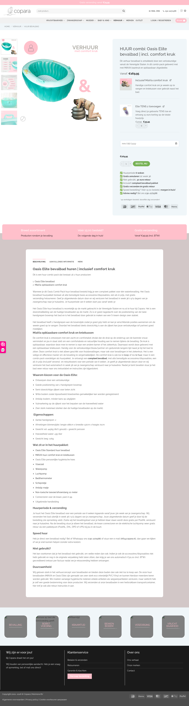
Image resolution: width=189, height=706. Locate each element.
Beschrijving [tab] (39, 262)
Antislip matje (42, 487)
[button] (161, 20)
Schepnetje (40, 483)
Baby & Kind (103, 20)
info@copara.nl (128, 538)
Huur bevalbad (31, 26)
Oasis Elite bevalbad (45, 281)
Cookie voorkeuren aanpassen (53, 699)
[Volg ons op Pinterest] (185, 11)
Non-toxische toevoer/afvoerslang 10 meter (56, 492)
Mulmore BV (37, 694)
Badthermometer (43, 478)
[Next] (97, 80)
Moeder (90, 20)
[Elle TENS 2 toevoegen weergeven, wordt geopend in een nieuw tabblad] (164, 106)
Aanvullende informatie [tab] (61, 262)
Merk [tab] (80, 262)
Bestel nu (142, 163)
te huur (138, 355)
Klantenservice (77, 652)
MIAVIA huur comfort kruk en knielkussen (54, 455)
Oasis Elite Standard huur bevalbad (52, 450)
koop (126, 355)
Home (7, 26)
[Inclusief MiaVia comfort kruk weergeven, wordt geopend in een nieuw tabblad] (171, 80)
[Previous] (24, 80)
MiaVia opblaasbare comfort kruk (51, 285)
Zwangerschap (74, 20)
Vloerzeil (39, 464)
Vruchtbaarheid (54, 20)
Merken (130, 20)
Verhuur (117, 20)
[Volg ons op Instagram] (181, 11)
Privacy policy (32, 699)
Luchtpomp (41, 473)
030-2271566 (151, 193)
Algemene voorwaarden (13, 699)
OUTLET (139, 20)
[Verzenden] (123, 11)
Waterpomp (41, 469)
